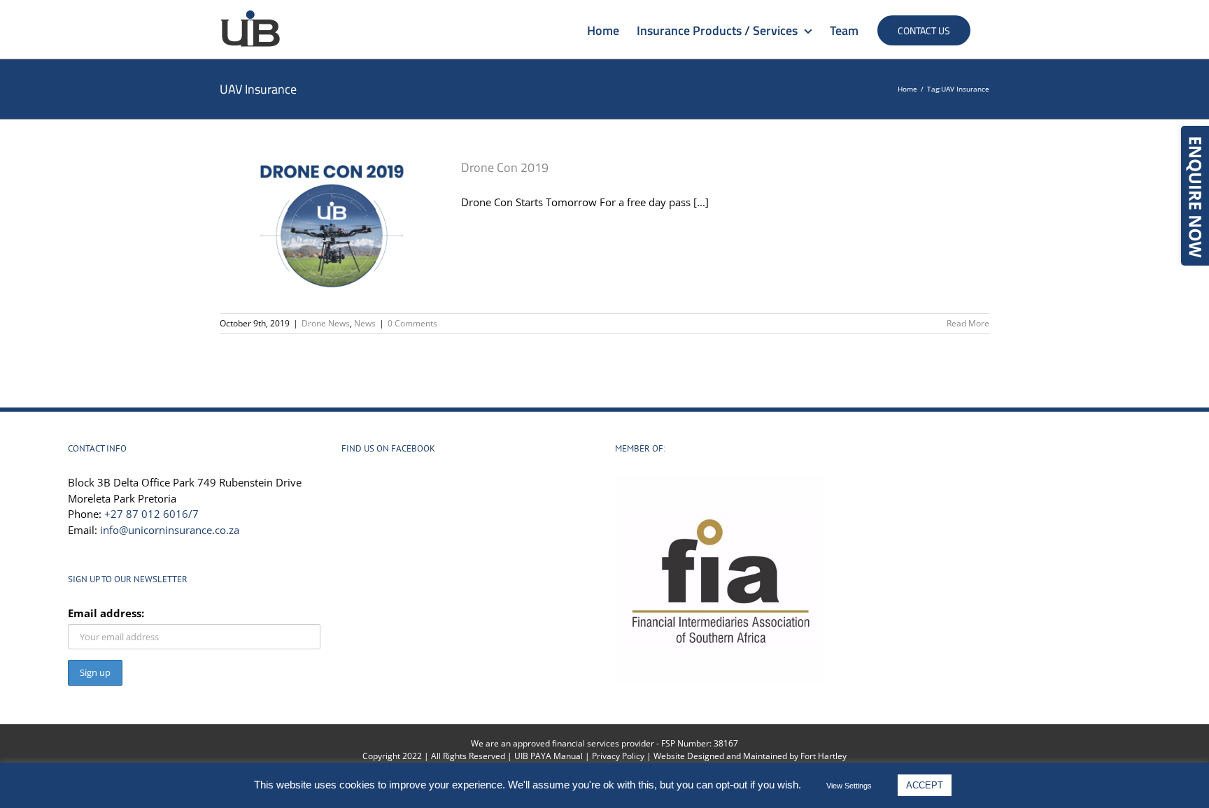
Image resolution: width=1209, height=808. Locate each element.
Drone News (326, 323)
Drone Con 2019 (505, 167)
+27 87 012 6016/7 (151, 514)
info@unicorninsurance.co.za (169, 530)
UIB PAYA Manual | (553, 756)
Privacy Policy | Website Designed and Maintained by (696, 756)
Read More (968, 323)
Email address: (106, 613)
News (365, 323)
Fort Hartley (823, 756)
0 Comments (412, 323)
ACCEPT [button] (924, 785)
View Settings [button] (849, 785)
